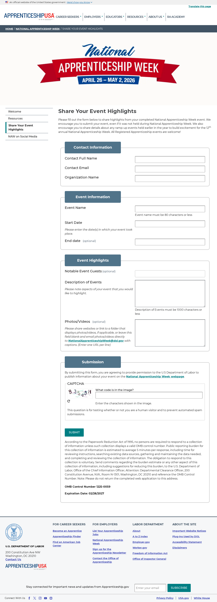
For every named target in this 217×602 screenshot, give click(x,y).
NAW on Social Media (22, 136)
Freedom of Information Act (150, 553)
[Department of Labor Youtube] (45, 598)
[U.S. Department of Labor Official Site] (13, 533)
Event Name (75, 208)
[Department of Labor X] (34, 598)
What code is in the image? (114, 390)
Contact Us (13, 559)
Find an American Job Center (66, 544)
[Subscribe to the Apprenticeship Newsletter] (51, 598)
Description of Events (83, 282)
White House (202, 598)
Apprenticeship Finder (67, 536)
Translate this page (200, 6)
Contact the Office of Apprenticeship (106, 560)
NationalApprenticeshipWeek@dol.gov (96, 340)
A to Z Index (140, 536)
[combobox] (170, 273)
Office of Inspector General (149, 558)
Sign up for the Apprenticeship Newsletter (109, 551)
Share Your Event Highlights (20, 127)
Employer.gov (141, 542)
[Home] (29, 17)
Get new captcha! (68, 401)
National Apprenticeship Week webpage (155, 376)
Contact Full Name (81, 158)
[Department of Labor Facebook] (29, 598)
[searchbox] (137, 273)
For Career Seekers (69, 524)
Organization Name (82, 177)
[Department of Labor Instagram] (40, 598)
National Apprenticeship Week (38, 28)
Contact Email (77, 168)
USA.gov (183, 598)
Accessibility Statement (187, 542)
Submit (74, 432)
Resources (15, 118)
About (136, 530)
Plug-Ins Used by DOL (186, 536)
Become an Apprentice (67, 530)
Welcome (14, 111)
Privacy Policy (164, 598)
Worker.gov (140, 547)
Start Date (73, 223)
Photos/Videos (77, 321)
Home (9, 28)
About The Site (184, 524)
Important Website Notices (189, 530)
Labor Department (148, 524)
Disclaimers (179, 547)
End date (72, 241)
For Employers (105, 524)
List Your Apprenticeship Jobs (108, 532)
